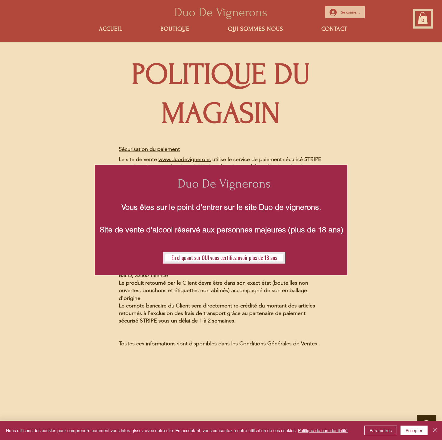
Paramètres (381, 430)
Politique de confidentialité (323, 430)
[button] (224, 258)
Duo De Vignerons (224, 184)
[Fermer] (434, 430)
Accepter (414, 430)
